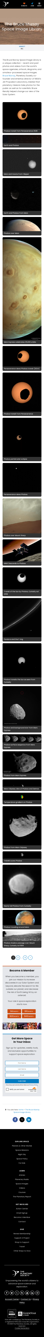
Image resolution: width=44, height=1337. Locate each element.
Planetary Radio (22, 1179)
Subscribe (22, 1081)
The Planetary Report (22, 1196)
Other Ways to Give (22, 1251)
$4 (14, 1011)
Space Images (22, 1183)
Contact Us (26, 1299)
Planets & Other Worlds (22, 1146)
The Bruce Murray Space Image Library (27, 1110)
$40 (28, 1016)
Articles (22, 1175)
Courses (22, 1192)
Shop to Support (22, 1242)
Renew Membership (22, 1233)
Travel (22, 1246)
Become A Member (22, 1217)
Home (21, 1109)
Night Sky (22, 1154)
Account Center (12, 1299)
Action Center (22, 1208)
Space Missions (22, 1150)
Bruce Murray (9, 75)
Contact (22, 1221)
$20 (14, 1016)
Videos (22, 1188)
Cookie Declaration (22, 1328)
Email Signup (22, 1213)
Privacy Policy (33, 1085)
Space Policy (22, 1158)
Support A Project (22, 1238)
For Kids (22, 1163)
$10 (29, 1011)
